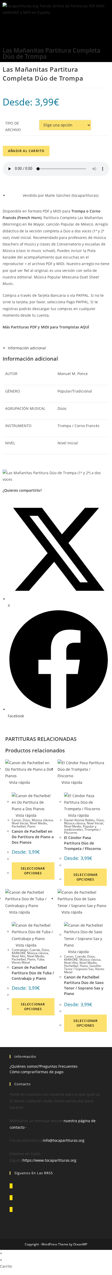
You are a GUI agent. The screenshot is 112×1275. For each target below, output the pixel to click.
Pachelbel (19, 826)
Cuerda (34, 950)
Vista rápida (19, 782)
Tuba (40, 959)
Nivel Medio (38, 823)
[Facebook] (11, 1197)
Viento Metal (21, 962)
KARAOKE (19, 953)
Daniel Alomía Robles (79, 820)
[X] (11, 1185)
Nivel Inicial (20, 823)
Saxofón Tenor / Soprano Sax (82, 967)
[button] (56, 25)
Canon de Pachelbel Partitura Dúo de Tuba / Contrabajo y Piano (33, 973)
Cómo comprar (22, 1071)
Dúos (26, 820)
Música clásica (42, 820)
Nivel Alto (19, 956)
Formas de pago (49, 1071)
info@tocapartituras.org (63, 1140)
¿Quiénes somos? (25, 1066)
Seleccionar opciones (33, 870)
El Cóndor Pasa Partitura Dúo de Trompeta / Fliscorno (82, 843)
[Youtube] (11, 1209)
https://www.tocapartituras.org (49, 1160)
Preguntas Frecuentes (59, 1066)
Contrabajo (20, 950)
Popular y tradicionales (80, 828)
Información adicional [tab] (27, 347)
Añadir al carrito (26, 151)
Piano (31, 826)
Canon (16, 820)
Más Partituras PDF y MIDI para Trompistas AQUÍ (46, 327)
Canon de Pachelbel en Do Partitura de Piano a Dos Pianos (33, 837)
